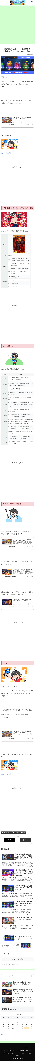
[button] (25, 840)
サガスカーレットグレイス (25, 1050)
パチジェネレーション (26, 1053)
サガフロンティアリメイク (9, 1053)
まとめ (17, 1055)
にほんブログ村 (6, 153)
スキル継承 (16, 832)
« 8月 (3, 1034)
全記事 (23, 832)
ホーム (9, 1048)
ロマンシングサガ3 (9, 1050)
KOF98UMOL (25, 1048)
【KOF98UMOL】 (7, 832)
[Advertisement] (17, 25)
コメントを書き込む (17, 959)
